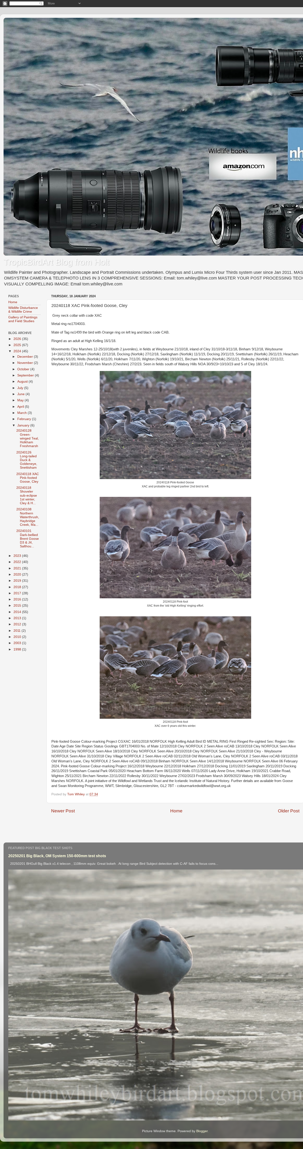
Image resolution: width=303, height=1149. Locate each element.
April (21, 406)
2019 (17, 580)
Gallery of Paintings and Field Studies (22, 319)
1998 (17, 649)
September (26, 375)
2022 (17, 562)
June (21, 394)
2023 (17, 556)
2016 (17, 599)
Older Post (288, 810)
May (21, 400)
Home (176, 810)
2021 (17, 568)
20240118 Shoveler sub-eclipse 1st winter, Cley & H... (26, 495)
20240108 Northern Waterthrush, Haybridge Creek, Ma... (27, 517)
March (22, 413)
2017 (17, 593)
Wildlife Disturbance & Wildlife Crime (23, 309)
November (25, 363)
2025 (17, 345)
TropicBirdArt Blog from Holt (56, 262)
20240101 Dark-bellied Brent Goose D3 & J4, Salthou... (27, 538)
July (20, 388)
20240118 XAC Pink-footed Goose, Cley (27, 477)
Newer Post (63, 810)
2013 (17, 618)
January (23, 425)
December (25, 356)
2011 (17, 630)
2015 (17, 605)
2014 (17, 612)
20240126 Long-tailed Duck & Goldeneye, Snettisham (26, 460)
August (23, 381)
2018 (17, 587)
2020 (17, 574)
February (24, 419)
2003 (17, 643)
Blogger (202, 1131)
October (23, 369)
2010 (17, 637)
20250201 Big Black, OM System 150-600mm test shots (57, 856)
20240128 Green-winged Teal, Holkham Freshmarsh (27, 438)
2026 (17, 339)
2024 (17, 351)
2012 (17, 624)
